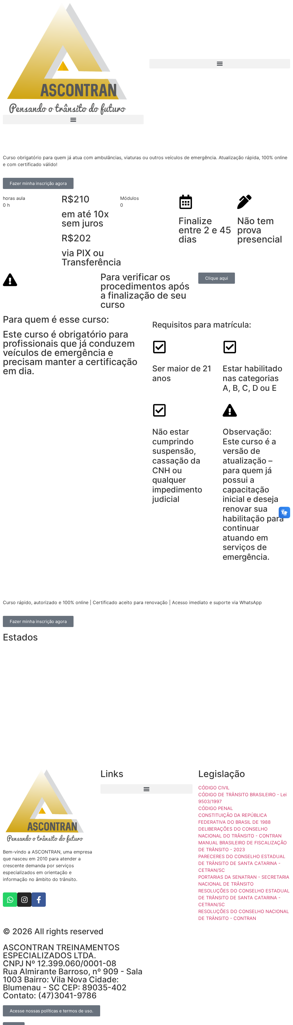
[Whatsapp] (10, 899)
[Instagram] (24, 899)
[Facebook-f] (38, 899)
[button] (73, 119)
